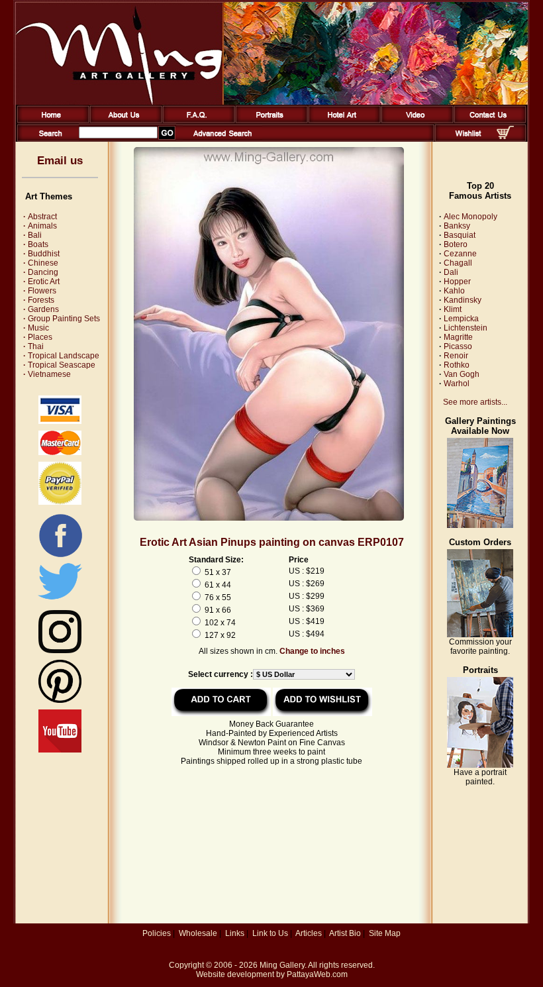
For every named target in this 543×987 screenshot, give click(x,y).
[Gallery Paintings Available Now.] (480, 525)
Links (234, 933)
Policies (156, 933)
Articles (308, 933)
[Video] (415, 120)
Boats (35, 244)
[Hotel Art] (342, 120)
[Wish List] (468, 139)
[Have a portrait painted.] (480, 765)
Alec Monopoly (470, 216)
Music (36, 328)
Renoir (456, 355)
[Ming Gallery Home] (51, 120)
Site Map (385, 933)
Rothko (456, 365)
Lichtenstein (465, 328)
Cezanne (460, 253)
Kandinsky (462, 300)
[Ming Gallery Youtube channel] (59, 749)
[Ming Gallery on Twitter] (60, 600)
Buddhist (41, 253)
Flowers (39, 290)
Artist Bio (345, 933)
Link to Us (270, 933)
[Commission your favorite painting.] (480, 634)
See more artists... (475, 402)
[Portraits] (269, 120)
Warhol (456, 383)
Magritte (458, 337)
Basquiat (459, 235)
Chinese (40, 263)
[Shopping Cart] (505, 136)
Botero (456, 244)
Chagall (458, 263)
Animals (40, 226)
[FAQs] (196, 120)
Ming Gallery (282, 965)
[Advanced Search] (222, 139)
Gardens (41, 309)
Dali (451, 272)
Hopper (457, 281)
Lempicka (461, 318)
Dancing (40, 272)
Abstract (40, 216)
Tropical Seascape (59, 365)
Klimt (453, 309)
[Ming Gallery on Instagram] (59, 650)
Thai (33, 346)
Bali (32, 235)
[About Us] (123, 120)
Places (37, 337)
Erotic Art (41, 281)
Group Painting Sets (61, 318)
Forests (38, 300)
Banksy (457, 226)
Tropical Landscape (61, 355)
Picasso (458, 346)
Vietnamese (47, 374)
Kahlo (454, 290)
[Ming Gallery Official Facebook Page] (60, 556)
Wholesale (198, 933)
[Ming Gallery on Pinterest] (59, 700)
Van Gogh (461, 374)
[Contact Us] (488, 120)
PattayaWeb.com (317, 974)
